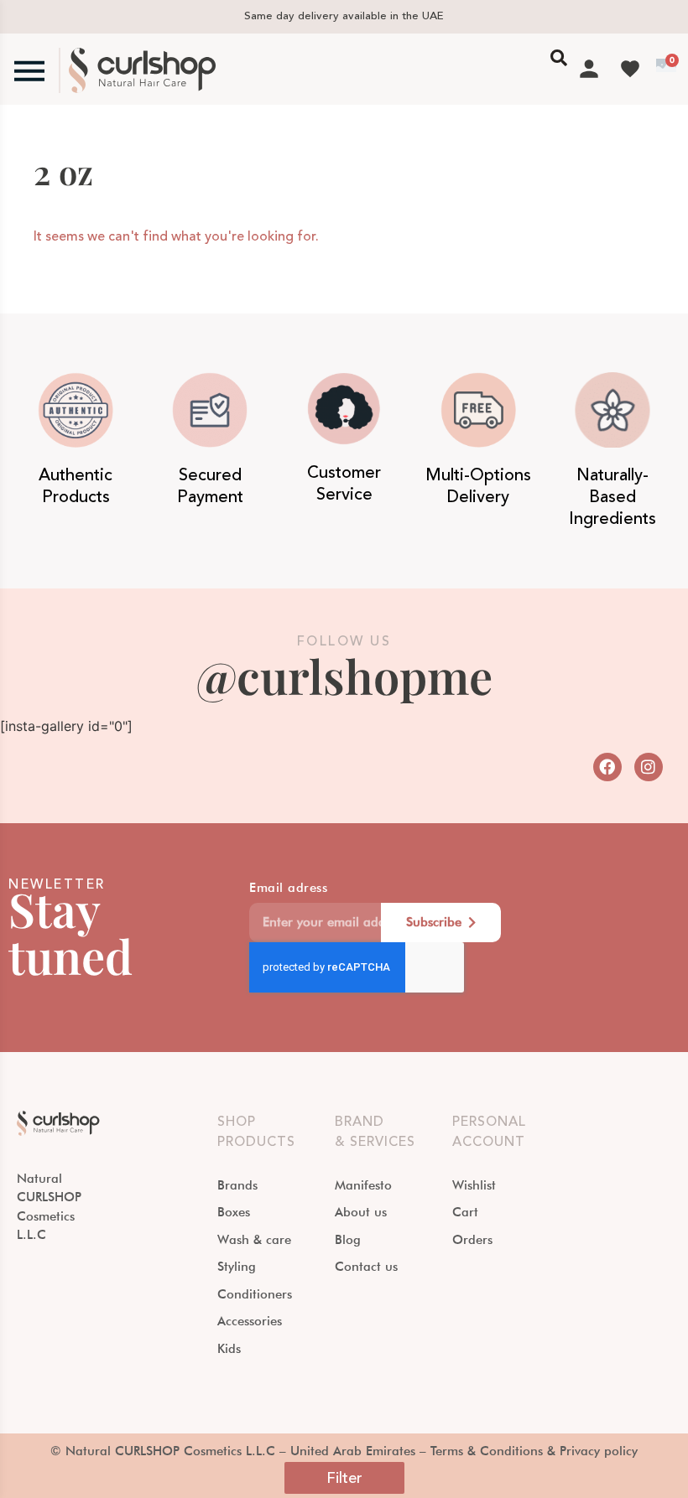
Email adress (288, 888)
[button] (344, 1478)
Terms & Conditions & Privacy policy (534, 1451)
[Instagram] (648, 767)
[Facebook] (607, 767)
